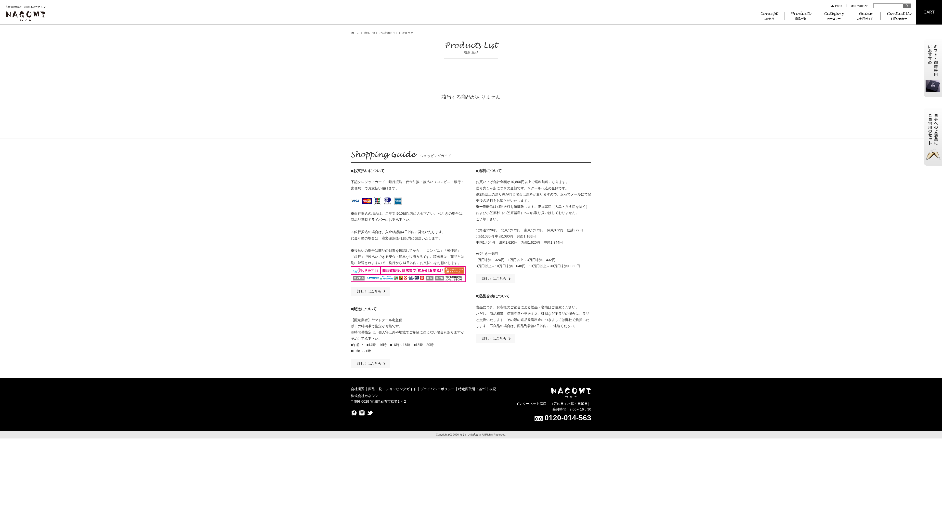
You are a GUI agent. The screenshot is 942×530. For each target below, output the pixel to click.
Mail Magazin (859, 5)
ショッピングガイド (401, 389)
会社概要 (358, 389)
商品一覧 (369, 32)
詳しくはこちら (369, 291)
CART (929, 12)
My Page (836, 5)
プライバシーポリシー (437, 389)
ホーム (355, 32)
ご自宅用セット (388, 32)
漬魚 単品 (407, 32)
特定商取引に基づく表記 (477, 389)
